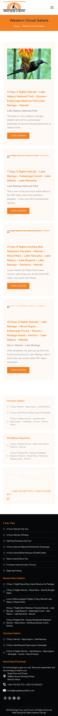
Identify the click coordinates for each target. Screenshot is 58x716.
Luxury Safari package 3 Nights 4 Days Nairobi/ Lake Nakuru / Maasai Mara (29, 600)
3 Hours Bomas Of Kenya (17, 535)
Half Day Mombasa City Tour (19, 541)
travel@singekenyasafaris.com (20, 690)
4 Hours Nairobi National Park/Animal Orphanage (27, 547)
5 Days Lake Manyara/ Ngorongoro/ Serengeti (30, 412)
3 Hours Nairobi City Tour (17, 529)
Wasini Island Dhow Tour (17, 559)
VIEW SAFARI (18, 135)
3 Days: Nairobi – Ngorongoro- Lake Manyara (30, 406)
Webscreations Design (36, 712)
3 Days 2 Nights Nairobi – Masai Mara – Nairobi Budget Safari (30, 591)
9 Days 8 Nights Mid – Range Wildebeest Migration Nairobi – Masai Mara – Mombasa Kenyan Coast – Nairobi (29, 456)
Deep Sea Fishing (14, 570)
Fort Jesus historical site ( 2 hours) (21, 564)
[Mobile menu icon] (52, 7)
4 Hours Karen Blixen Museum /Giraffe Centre (26, 553)
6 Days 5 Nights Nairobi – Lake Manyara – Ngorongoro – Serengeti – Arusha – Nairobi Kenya (29, 421)
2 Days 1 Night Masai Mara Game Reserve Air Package (30, 584)
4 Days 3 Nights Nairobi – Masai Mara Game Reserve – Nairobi (29, 445)
